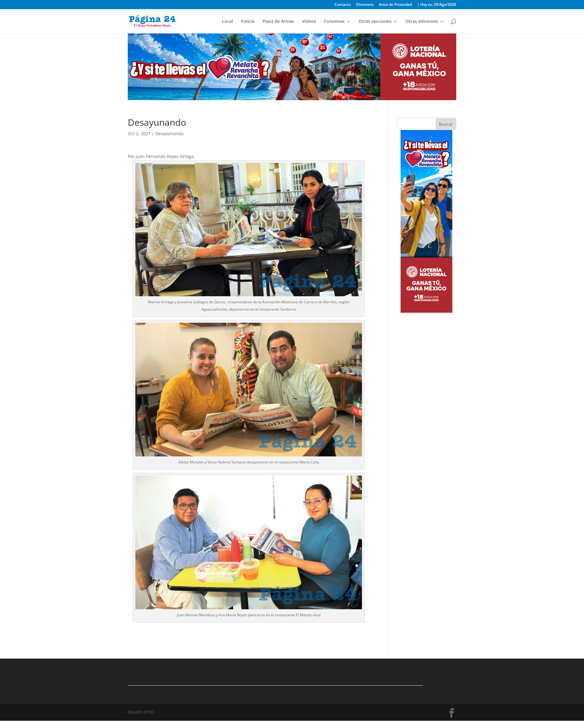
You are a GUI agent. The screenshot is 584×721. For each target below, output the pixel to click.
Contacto (343, 5)
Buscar (446, 124)
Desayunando (169, 133)
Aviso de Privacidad (395, 5)
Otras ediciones (421, 21)
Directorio (365, 5)
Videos (309, 21)
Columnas (334, 21)
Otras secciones (375, 21)
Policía (248, 21)
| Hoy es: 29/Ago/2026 (436, 5)
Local (227, 21)
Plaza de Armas (278, 21)
